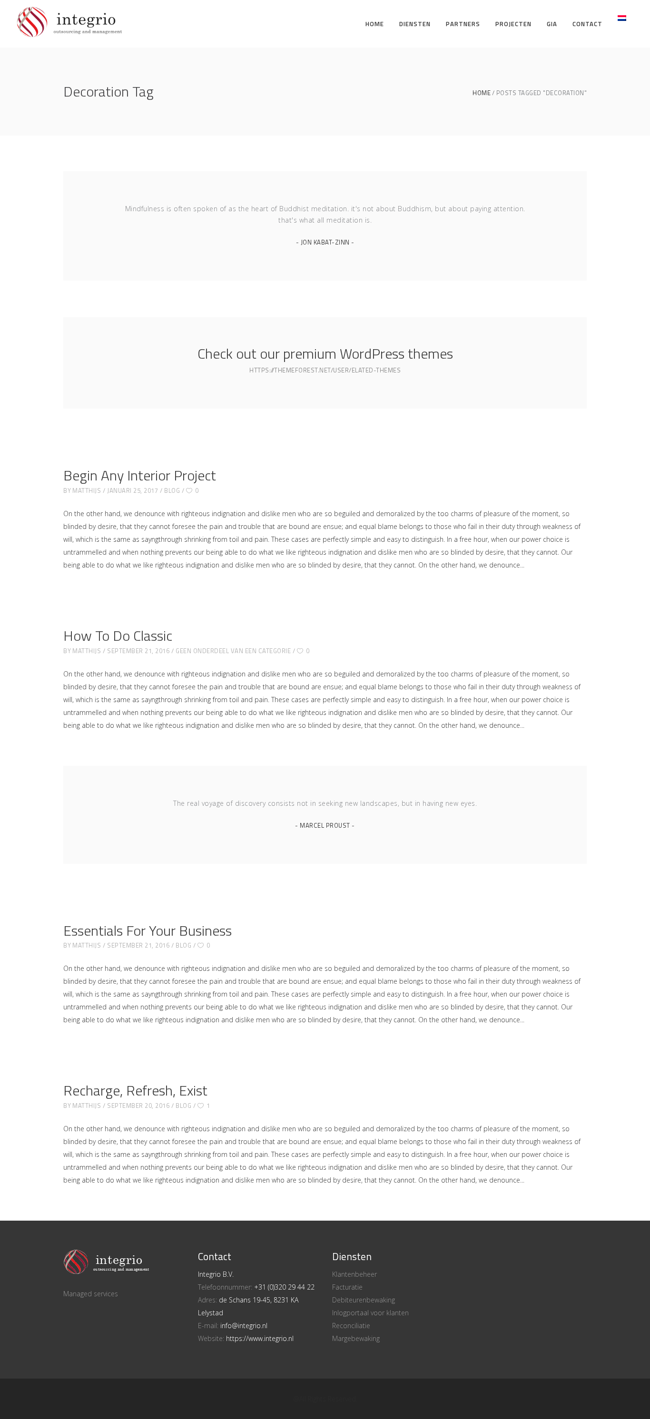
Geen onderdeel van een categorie (233, 651)
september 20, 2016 (138, 1105)
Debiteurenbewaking (363, 1299)
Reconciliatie (351, 1325)
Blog (172, 490)
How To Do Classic (117, 635)
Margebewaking (356, 1338)
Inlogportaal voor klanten (370, 1312)
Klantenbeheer (354, 1274)
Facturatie (347, 1287)
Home (482, 93)
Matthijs (86, 490)
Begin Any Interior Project (139, 475)
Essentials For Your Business (147, 930)
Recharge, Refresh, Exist (135, 1090)
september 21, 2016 (138, 651)
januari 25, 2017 (132, 490)
